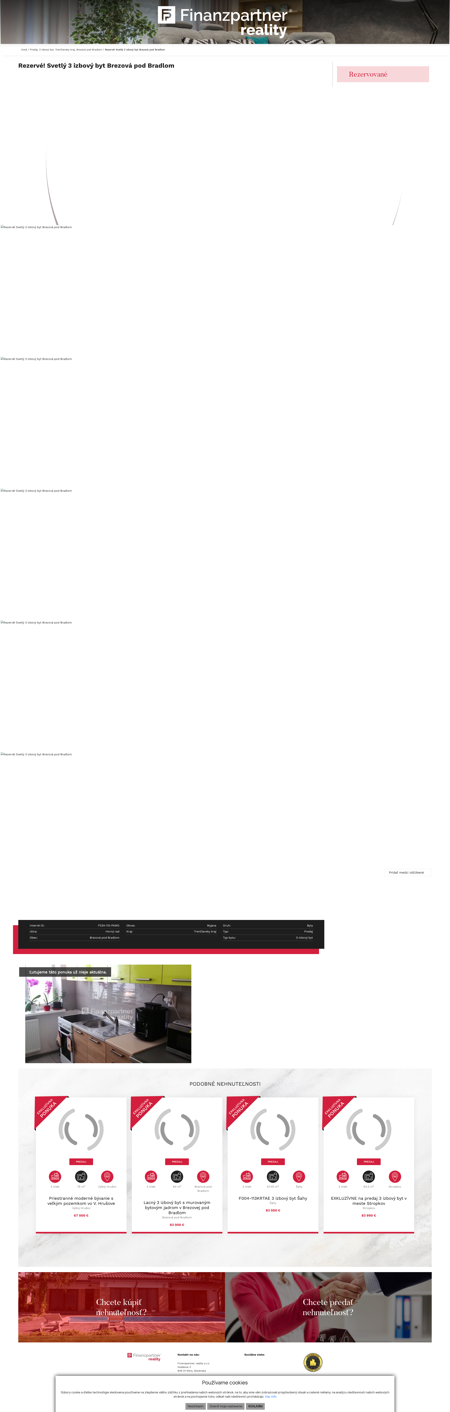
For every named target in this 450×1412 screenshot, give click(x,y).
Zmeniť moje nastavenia (226, 1406)
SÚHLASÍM (255, 1406)
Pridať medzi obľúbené (407, 872)
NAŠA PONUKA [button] (144, 46)
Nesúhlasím (196, 1406)
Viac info (271, 1396)
